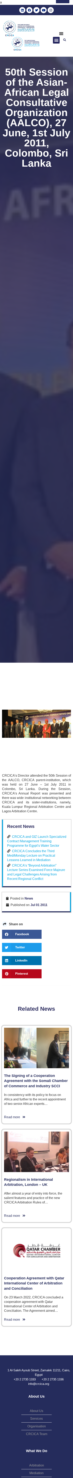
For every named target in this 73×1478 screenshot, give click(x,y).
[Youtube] (44, 10)
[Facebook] (29, 10)
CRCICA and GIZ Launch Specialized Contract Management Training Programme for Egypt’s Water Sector (36, 841)
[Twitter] (36, 10)
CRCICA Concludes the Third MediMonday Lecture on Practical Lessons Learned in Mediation (31, 855)
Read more (13, 1117)
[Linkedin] (22, 10)
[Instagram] (51, 10)
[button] (61, 33)
